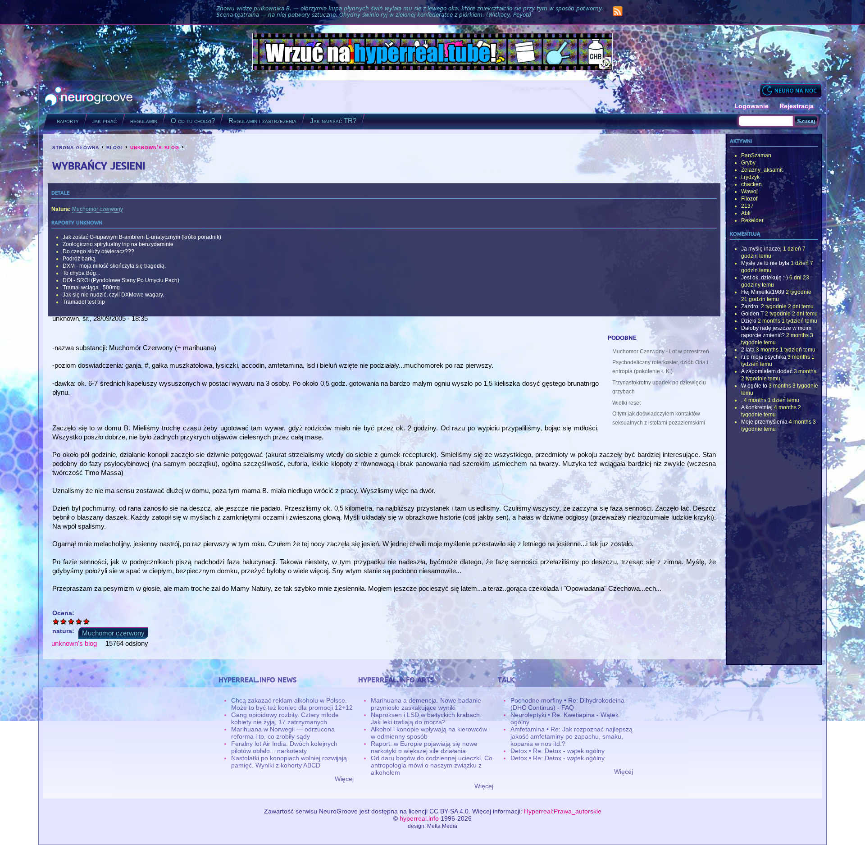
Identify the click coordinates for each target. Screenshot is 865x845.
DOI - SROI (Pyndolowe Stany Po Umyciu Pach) (121, 280)
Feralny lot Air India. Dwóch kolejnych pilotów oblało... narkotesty (284, 747)
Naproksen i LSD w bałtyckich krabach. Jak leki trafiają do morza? (426, 718)
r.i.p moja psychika (763, 357)
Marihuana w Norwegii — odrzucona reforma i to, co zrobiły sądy (283, 733)
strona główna (75, 147)
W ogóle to (754, 386)
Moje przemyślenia (764, 422)
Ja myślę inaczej (761, 249)
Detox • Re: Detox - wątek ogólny (557, 750)
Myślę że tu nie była (765, 263)
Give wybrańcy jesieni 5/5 (87, 621)
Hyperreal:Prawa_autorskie (562, 811)
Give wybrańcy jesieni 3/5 (71, 621)
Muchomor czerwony (97, 209)
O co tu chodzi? (193, 120)
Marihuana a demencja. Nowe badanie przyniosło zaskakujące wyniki (426, 704)
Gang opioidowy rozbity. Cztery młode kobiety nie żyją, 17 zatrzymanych (285, 718)
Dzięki (748, 321)
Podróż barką (79, 259)
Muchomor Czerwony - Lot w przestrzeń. (661, 351)
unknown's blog (154, 147)
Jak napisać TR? (333, 120)
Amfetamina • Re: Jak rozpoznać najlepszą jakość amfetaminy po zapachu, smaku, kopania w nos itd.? (571, 736)
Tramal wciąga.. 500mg (91, 287)
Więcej (344, 778)
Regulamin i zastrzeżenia (262, 120)
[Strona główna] (89, 97)
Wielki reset (626, 403)
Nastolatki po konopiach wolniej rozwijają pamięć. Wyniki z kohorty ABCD (289, 761)
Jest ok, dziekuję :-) (764, 277)
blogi (114, 147)
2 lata (748, 350)
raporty (68, 120)
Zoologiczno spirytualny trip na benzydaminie (118, 244)
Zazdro (750, 306)
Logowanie (751, 106)
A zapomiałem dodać (766, 371)
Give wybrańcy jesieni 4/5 (79, 621)
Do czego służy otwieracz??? (98, 251)
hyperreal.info (419, 818)
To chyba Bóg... (81, 273)
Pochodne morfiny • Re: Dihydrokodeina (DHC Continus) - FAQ (567, 704)
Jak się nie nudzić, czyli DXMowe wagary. (113, 295)
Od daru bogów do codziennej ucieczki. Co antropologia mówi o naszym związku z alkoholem (431, 765)
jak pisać (104, 120)
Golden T (752, 314)
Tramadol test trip (84, 302)
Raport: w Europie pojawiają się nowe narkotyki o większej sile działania (424, 747)
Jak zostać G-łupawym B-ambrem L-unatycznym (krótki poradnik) (142, 237)
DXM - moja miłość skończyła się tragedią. (114, 266)
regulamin (143, 120)
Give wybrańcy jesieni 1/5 (56, 621)
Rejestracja (796, 106)
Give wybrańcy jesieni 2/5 (64, 621)
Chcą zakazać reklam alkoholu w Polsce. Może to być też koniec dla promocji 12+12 (292, 704)
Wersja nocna (791, 90)
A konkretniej (757, 407)
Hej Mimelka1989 (762, 292)
